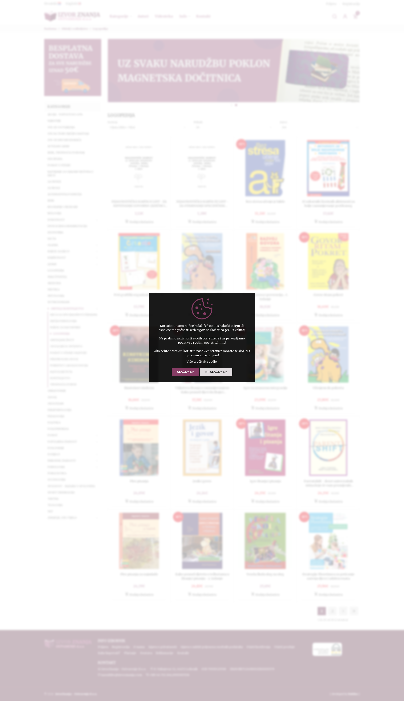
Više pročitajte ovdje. (202, 361)
